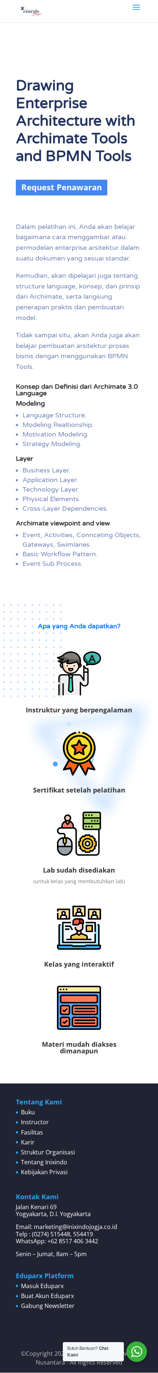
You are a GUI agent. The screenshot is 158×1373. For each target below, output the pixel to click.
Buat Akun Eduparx (47, 1296)
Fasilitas (32, 1132)
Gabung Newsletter (48, 1306)
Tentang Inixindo (44, 1162)
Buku (28, 1112)
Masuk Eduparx (42, 1286)
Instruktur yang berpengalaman (79, 709)
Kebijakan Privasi (44, 1172)
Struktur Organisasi (48, 1152)
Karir (28, 1142)
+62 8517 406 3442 (72, 1241)
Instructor (35, 1122)
